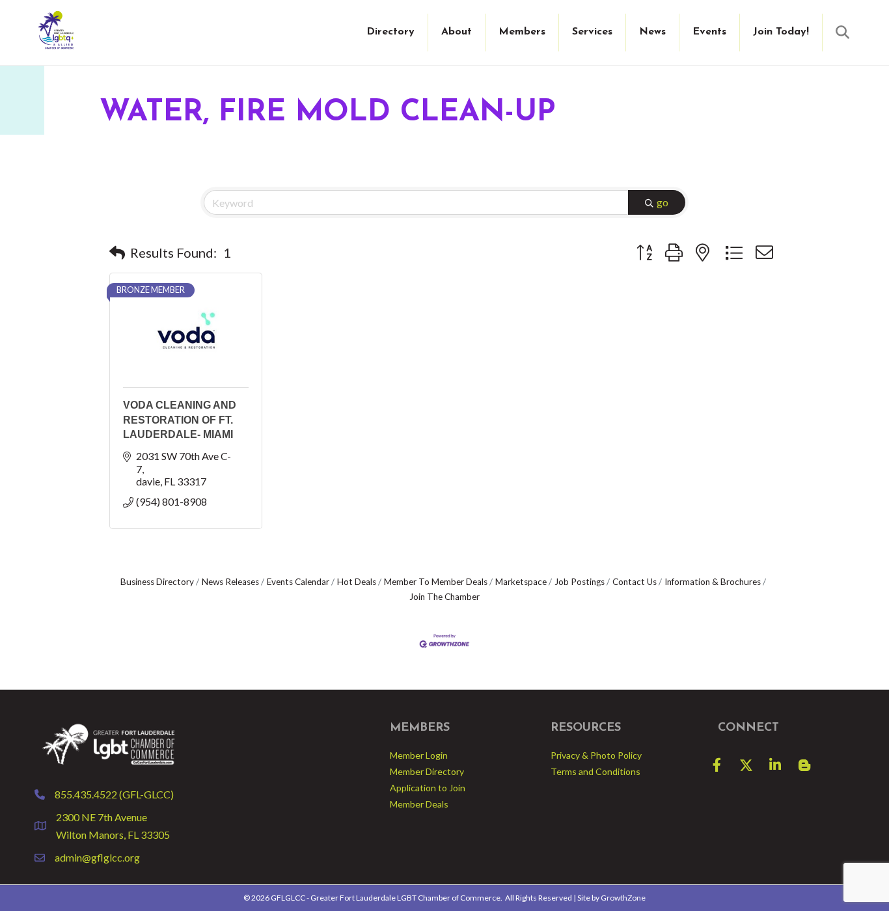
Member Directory (427, 771)
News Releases (230, 582)
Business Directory (157, 582)
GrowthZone (623, 898)
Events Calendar (298, 582)
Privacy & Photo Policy (596, 755)
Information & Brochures (712, 582)
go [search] (662, 202)
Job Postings (579, 582)
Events (709, 32)
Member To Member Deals (435, 582)
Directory (390, 32)
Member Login (419, 755)
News (652, 32)
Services (592, 32)
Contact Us (634, 582)
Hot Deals (356, 582)
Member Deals (419, 803)
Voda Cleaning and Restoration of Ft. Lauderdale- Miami (179, 420)
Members (522, 32)
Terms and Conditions (595, 771)
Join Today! (781, 32)
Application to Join (427, 787)
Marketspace (521, 582)
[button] (117, 252)
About (456, 32)
